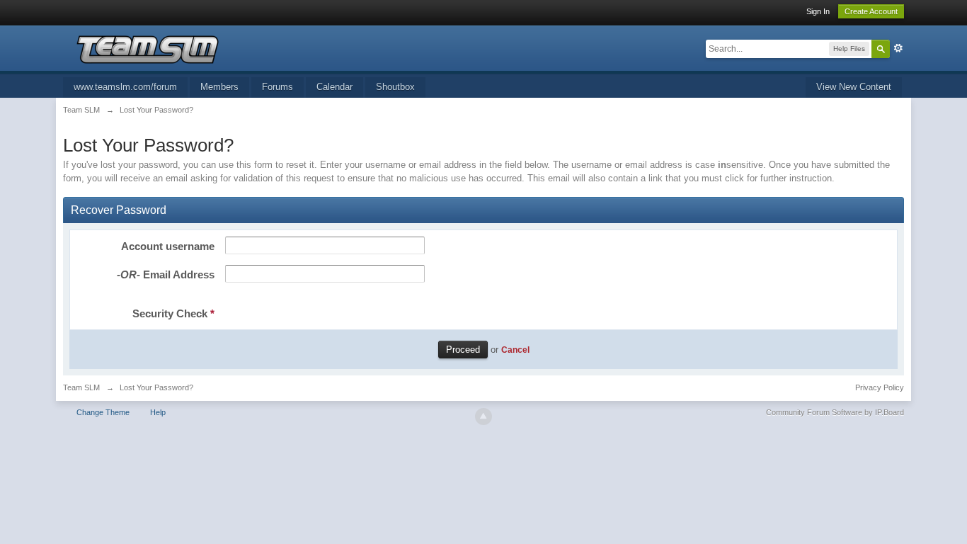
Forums (277, 86)
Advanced (898, 48)
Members (219, 86)
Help (158, 412)
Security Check (173, 313)
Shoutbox (395, 86)
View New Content (853, 86)
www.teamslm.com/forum (125, 86)
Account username (167, 246)
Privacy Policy (879, 387)
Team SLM (81, 387)
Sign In (818, 11)
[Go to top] (483, 416)
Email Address (165, 274)
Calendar (334, 86)
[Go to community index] (147, 48)
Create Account (871, 11)
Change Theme (103, 412)
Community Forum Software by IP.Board (835, 412)
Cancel (515, 349)
